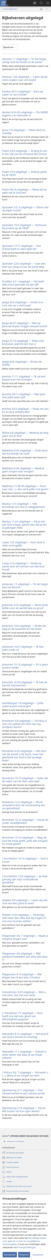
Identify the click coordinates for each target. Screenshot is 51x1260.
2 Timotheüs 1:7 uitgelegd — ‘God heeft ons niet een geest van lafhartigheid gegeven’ (22, 1016)
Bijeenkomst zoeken (12, 1157)
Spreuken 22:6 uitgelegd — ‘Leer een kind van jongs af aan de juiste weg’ (24, 265)
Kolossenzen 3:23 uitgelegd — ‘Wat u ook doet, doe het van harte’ (24, 993)
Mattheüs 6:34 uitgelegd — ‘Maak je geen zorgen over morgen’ (23, 470)
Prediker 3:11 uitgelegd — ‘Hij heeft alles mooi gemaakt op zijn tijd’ (23, 283)
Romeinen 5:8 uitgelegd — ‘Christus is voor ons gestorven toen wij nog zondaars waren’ (24, 724)
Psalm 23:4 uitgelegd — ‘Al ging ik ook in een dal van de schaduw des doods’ (24, 152)
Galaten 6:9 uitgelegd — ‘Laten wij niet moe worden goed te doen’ (25, 901)
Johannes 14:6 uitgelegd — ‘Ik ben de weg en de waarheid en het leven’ (24, 627)
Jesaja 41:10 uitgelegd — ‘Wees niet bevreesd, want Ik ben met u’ (23, 342)
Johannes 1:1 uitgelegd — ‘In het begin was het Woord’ (25, 585)
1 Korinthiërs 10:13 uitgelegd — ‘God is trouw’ (25, 860)
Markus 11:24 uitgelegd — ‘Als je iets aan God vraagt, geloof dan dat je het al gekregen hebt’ (24, 524)
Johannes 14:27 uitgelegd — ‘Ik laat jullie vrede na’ (23, 648)
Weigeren (24, 1254)
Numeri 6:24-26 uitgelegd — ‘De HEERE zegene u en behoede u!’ (25, 114)
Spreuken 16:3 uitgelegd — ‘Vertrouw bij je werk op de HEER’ (24, 226)
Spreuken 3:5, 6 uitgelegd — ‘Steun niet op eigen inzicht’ (25, 209)
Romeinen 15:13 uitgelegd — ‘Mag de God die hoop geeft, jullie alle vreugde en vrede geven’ (25, 840)
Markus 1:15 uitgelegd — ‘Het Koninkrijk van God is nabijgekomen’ (23, 505)
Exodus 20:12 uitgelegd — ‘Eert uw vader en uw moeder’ (22, 93)
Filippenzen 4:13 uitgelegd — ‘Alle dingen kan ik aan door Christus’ (22, 976)
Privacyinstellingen (26, 1247)
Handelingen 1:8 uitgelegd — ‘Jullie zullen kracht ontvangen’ (22, 704)
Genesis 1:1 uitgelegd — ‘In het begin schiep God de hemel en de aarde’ (24, 60)
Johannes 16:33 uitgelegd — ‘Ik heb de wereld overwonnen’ (24, 683)
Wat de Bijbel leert (10, 9)
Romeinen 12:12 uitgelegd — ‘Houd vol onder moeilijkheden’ (25, 821)
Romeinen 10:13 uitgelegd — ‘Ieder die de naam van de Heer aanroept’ (25, 779)
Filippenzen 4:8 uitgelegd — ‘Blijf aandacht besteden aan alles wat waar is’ (25, 956)
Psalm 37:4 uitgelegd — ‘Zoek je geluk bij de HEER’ (24, 173)
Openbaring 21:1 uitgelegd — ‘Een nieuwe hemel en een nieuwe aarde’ (23, 1091)
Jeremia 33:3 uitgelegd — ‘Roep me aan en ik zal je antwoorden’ (25, 410)
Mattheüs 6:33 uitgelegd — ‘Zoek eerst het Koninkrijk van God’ (25, 452)
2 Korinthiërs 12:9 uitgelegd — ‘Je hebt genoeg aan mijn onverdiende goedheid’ (24, 879)
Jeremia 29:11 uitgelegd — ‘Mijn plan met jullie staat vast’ (23, 395)
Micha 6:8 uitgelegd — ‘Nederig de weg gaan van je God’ (25, 434)
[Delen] (41, 9)
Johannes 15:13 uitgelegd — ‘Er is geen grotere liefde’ (25, 666)
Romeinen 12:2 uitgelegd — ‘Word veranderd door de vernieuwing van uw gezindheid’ (23, 805)
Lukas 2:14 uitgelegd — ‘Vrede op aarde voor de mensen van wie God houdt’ (23, 566)
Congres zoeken (10, 1162)
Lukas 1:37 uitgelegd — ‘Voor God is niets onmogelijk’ (23, 544)
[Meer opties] (47, 9)
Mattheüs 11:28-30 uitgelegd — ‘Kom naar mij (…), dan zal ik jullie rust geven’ (25, 487)
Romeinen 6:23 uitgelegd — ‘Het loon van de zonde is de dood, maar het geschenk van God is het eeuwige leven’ (24, 755)
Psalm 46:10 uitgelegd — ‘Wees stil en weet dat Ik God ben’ (24, 191)
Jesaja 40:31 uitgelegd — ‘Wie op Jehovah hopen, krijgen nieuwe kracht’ (24, 324)
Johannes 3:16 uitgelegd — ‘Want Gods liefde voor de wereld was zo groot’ (25, 606)
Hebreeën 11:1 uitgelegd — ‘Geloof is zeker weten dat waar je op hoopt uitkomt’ (24, 1055)
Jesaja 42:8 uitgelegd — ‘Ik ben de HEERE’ (22, 363)
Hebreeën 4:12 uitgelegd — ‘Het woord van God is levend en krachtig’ (25, 1035)
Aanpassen (38, 1254)
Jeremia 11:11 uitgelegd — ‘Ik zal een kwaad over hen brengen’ (24, 378)
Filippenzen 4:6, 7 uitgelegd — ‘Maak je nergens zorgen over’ (25, 937)
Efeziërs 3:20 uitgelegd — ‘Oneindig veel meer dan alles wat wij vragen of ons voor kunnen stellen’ (24, 918)
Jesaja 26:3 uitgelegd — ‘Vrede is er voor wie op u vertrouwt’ (22, 304)
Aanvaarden (10, 1254)
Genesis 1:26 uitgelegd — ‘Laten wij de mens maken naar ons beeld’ (24, 78)
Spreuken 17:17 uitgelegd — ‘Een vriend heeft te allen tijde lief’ (21, 247)
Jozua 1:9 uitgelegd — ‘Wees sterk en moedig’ (24, 131)
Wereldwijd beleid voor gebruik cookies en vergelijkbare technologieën (24, 1241)
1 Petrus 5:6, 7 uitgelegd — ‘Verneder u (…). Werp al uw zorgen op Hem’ (25, 1074)
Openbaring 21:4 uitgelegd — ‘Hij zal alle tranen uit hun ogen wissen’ (23, 1109)
